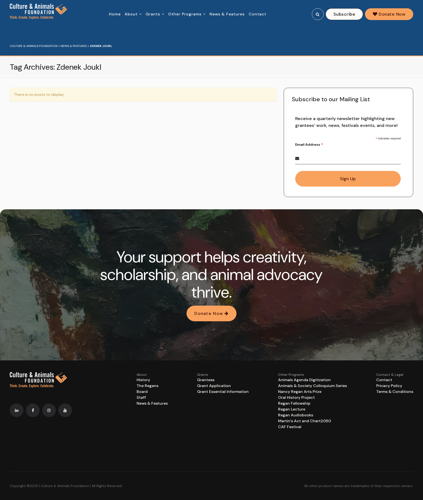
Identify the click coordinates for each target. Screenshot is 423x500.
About (131, 14)
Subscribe (344, 14)
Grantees (205, 379)
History (143, 379)
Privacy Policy (389, 385)
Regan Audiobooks (295, 415)
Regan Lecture (291, 409)
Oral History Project (296, 397)
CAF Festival (289, 426)
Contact (258, 14)
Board (142, 391)
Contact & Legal (389, 374)
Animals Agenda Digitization (304, 379)
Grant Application (214, 385)
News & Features (227, 14)
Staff (141, 397)
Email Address (309, 144)
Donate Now (391, 14)
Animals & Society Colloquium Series (312, 385)
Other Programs (185, 14)
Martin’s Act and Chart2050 (304, 420)
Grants (153, 14)
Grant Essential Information (223, 391)
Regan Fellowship (294, 403)
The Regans (147, 385)
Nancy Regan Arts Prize (299, 391)
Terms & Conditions (394, 391)
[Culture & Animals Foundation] (38, 11)
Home (115, 14)
